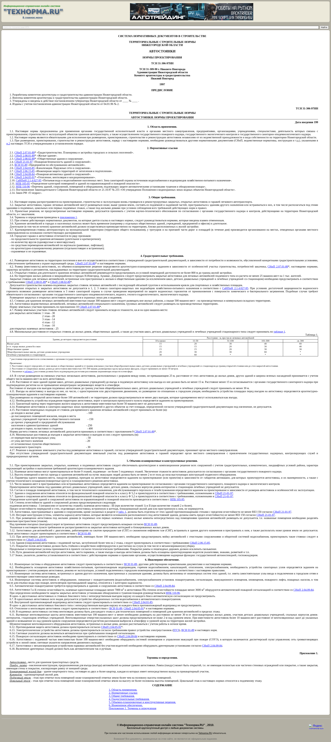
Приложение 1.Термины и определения (132, 708)
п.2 (8, 143)
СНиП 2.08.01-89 (24, 155)
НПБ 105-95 (23, 183)
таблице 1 (279, 331)
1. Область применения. (123, 689)
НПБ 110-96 (23, 186)
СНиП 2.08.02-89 (24, 158)
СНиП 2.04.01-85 (142, 602)
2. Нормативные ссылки (123, 692)
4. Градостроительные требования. (129, 699)
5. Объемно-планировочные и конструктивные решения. (142, 702)
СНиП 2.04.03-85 (24, 168)
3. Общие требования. (122, 695)
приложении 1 (68, 217)
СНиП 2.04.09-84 (24, 174)
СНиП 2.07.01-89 (24, 152)
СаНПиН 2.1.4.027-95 (28, 180)
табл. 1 (122, 511)
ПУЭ (176, 630)
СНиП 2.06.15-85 (24, 171)
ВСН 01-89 (20, 164)
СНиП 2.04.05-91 (24, 177)
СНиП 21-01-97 (23, 161)
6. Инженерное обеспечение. (126, 705)
